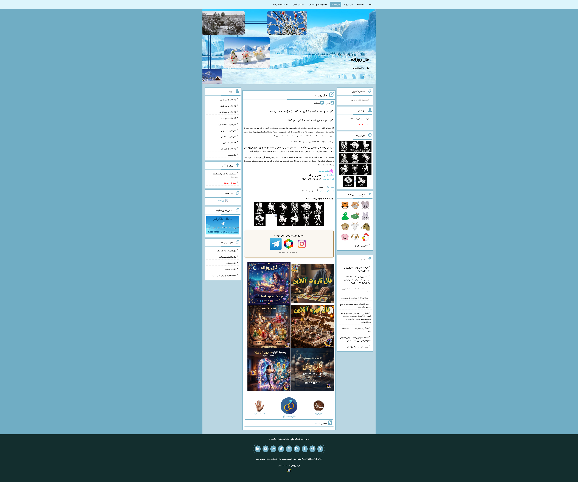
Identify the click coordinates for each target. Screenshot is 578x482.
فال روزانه (336, 4)
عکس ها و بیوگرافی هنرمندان (224, 275)
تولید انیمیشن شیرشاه (359, 118)
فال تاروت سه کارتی (228, 106)
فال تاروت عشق (229, 142)
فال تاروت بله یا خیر (228, 149)
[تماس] (289, 448)
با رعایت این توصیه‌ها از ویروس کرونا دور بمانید (357, 269)
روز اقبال (330, 187)
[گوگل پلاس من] (273, 448)
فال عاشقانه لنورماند (227, 257)
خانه (370, 4)
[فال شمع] (269, 327)
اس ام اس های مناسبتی (318, 4)
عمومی (318, 423)
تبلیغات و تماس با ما (280, 4)
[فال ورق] (269, 370)
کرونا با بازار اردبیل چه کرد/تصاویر (354, 298)
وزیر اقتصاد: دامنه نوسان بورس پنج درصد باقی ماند (355, 305)
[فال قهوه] (312, 327)
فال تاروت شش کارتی (227, 124)
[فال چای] (312, 370)
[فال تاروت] (312, 284)
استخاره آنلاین (298, 4)
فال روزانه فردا (230, 269)
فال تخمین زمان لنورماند (226, 251)
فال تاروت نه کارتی (228, 130)
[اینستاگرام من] (297, 448)
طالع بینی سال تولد (360, 245)
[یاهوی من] (320, 448)
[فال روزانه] (269, 284)
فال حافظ (360, 4)
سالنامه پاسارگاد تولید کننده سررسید (225, 175)
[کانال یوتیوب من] (266, 448)
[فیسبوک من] (305, 448)
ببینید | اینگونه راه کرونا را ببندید (355, 346)
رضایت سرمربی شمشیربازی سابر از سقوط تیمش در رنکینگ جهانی (355, 338)
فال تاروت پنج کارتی (228, 118)
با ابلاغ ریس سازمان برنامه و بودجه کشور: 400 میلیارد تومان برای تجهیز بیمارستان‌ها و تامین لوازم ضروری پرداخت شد (356, 317)
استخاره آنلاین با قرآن (359, 100)
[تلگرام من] (312, 448)
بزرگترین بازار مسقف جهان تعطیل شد (356, 329)
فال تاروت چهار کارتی (227, 112)
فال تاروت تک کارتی (228, 100)
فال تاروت (348, 4)
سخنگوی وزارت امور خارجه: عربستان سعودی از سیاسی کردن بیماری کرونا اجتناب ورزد (357, 279)
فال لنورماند (231, 263)
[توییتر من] (281, 448)
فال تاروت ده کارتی (228, 136)
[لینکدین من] (258, 448)
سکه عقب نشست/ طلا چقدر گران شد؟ (356, 290)
